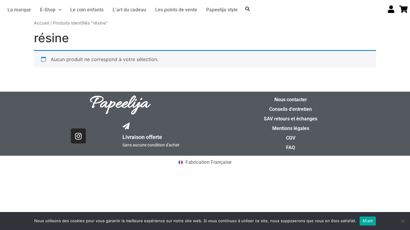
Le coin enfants (87, 10)
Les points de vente (176, 10)
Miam (368, 220)
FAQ (290, 147)
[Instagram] (78, 135)
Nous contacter (290, 99)
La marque (19, 10)
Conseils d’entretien (290, 109)
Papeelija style (222, 10)
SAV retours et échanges (290, 119)
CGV (290, 138)
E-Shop (48, 10)
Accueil (41, 23)
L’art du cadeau (129, 10)
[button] (50, 10)
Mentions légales (290, 128)
